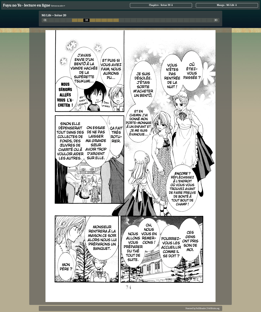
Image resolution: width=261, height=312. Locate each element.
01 (45, 20)
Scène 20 (60, 15)
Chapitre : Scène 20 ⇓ (161, 5)
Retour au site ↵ (58, 6)
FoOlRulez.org (213, 308)
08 (86, 20)
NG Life (46, 15)
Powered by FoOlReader (196, 308)
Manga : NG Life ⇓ (227, 5)
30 (215, 20)
